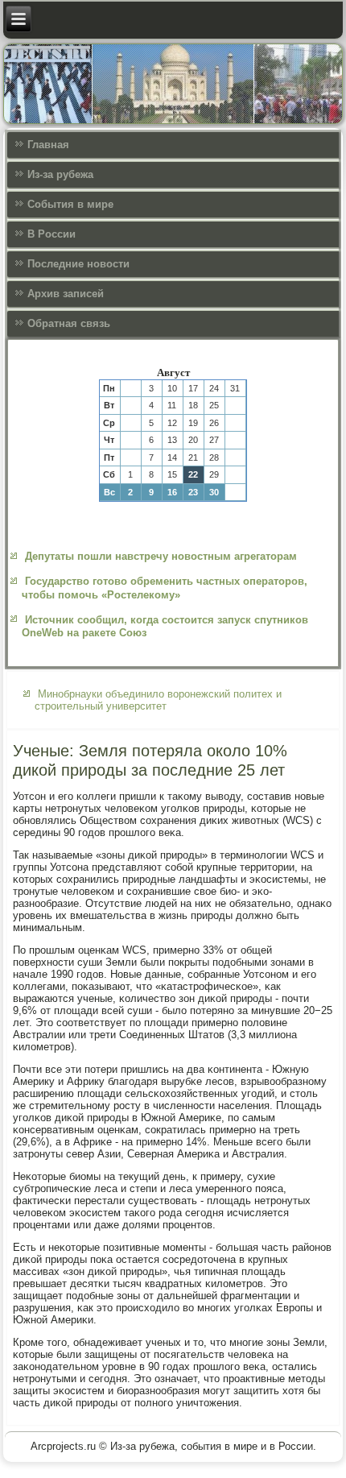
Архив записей (65, 294)
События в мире (70, 204)
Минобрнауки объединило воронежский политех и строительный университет (158, 700)
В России (51, 234)
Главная (48, 145)
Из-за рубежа (60, 174)
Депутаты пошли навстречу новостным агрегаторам (161, 556)
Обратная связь (68, 323)
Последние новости (78, 264)
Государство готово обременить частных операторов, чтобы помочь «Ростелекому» (164, 587)
